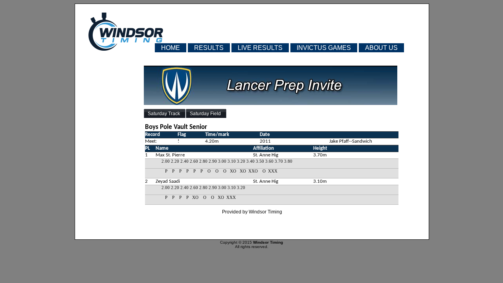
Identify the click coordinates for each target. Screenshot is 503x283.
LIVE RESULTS (260, 47)
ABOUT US (381, 47)
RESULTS (209, 47)
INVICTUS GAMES (324, 47)
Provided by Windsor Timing (252, 212)
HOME (170, 47)
